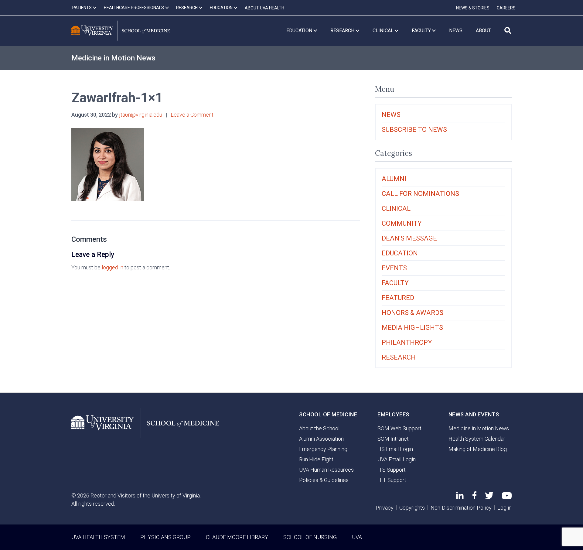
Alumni (394, 179)
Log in (504, 507)
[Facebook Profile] (474, 497)
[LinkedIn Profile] (460, 497)
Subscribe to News (414, 129)
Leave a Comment (192, 114)
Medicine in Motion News (113, 58)
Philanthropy (407, 342)
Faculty (395, 283)
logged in (112, 267)
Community (402, 223)
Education (400, 253)
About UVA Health (264, 7)
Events (394, 268)
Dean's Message (409, 238)
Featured (398, 298)
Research (399, 357)
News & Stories (472, 7)
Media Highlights (412, 327)
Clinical (396, 208)
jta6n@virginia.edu (140, 114)
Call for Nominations (420, 193)
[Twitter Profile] (489, 497)
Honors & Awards (412, 312)
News (391, 114)
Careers (506, 7)
